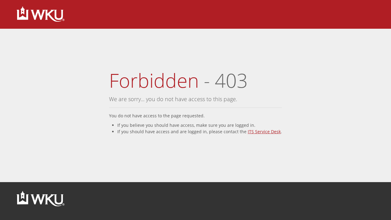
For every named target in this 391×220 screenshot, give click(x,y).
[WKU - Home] (40, 14)
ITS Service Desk (264, 131)
